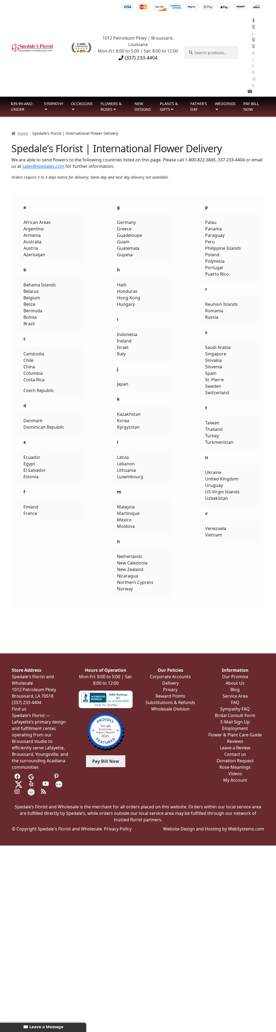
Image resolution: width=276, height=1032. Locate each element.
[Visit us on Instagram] (18, 792)
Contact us (235, 754)
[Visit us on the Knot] (59, 784)
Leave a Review (235, 748)
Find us (19, 709)
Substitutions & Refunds (170, 702)
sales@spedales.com (43, 166)
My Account (235, 780)
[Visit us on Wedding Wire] (31, 792)
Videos (235, 774)
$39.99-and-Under (22, 106)
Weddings (225, 103)
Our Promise (235, 677)
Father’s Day (198, 106)
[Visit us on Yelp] (32, 784)
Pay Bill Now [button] (105, 761)
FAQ (235, 702)
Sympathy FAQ (235, 709)
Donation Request (235, 761)
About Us (235, 683)
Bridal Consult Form (235, 715)
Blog (235, 689)
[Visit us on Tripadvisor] (44, 776)
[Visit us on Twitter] (19, 784)
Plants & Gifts (169, 106)
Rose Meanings (235, 767)
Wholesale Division (170, 709)
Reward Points (170, 696)
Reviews (235, 741)
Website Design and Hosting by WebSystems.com (213, 829)
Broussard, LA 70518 (32, 696)
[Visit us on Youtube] (45, 784)
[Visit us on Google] (31, 776)
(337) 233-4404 (140, 57)
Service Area (235, 696)
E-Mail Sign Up (235, 722)
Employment (235, 728)
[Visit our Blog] (44, 792)
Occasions (82, 103)
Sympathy (53, 103)
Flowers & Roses (111, 106)
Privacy (170, 689)
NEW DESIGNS (142, 106)
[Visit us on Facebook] (18, 776)
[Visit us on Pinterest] (57, 776)
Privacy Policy (118, 829)
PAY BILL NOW (251, 106)
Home (23, 133)
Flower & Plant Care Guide (235, 735)
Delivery (170, 683)
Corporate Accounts (170, 677)
